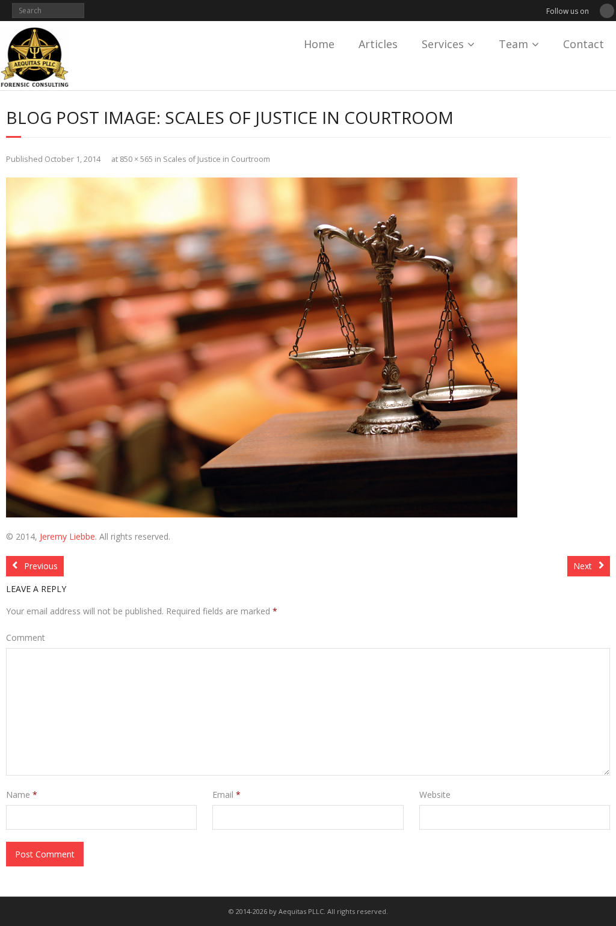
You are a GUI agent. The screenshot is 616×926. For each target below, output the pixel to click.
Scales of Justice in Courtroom (216, 159)
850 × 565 (136, 159)
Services (443, 44)
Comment (25, 637)
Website (435, 794)
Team (513, 44)
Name (21, 794)
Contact (583, 44)
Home (319, 44)
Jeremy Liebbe (67, 536)
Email (226, 794)
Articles (378, 44)
